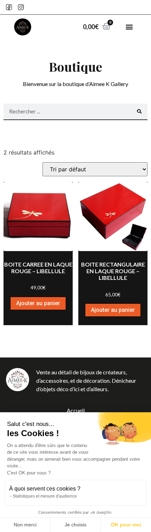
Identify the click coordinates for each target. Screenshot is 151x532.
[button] (129, 27)
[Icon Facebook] (9, 7)
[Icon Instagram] (21, 7)
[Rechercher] (139, 111)
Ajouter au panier (38, 303)
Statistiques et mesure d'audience (45, 496)
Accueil (76, 410)
